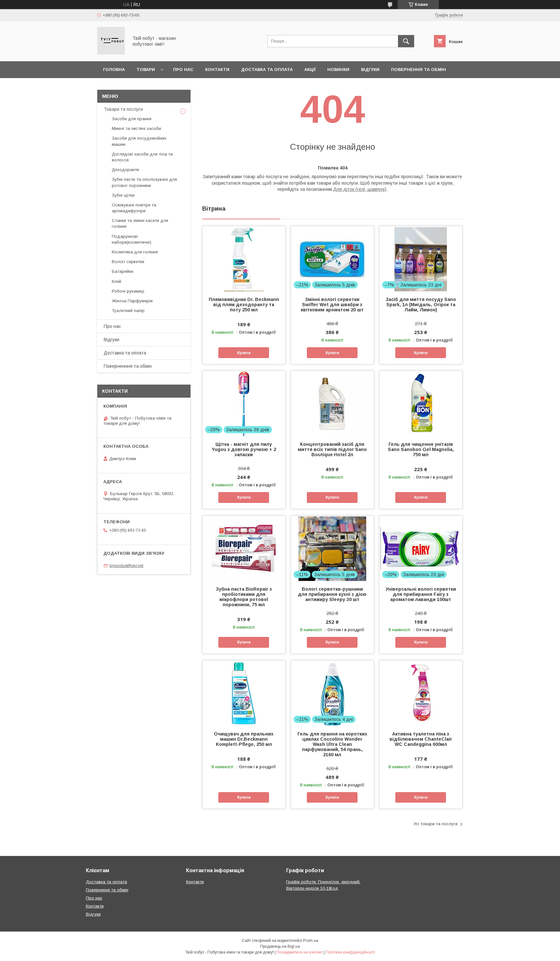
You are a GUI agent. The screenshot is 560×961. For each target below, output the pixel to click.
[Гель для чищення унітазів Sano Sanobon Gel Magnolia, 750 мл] (420, 403)
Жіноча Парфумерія (132, 300)
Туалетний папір (128, 310)
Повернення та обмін (418, 69)
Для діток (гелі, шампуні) (359, 189)
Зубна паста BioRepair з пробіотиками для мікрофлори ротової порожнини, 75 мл (244, 596)
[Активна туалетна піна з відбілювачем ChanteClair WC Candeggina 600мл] (420, 693)
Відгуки (370, 69)
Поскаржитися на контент (299, 952)
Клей (116, 281)
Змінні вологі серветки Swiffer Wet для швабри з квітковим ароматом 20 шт (332, 304)
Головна (114, 69)
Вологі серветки (128, 261)
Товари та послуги (123, 109)
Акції (310, 69)
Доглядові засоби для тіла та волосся (142, 157)
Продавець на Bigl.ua (280, 946)
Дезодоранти (125, 169)
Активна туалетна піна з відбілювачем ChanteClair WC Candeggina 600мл (421, 739)
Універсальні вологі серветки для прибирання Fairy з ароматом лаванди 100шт (421, 594)
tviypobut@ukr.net (126, 565)
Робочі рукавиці (128, 291)
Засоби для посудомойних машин (139, 141)
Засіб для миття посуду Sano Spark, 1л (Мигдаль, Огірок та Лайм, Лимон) (421, 304)
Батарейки (122, 271)
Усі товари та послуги (436, 823)
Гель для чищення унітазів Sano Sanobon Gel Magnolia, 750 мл (421, 449)
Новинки (338, 69)
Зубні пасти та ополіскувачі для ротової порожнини (144, 182)
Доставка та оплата (267, 69)
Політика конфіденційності (350, 952)
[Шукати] (406, 41)
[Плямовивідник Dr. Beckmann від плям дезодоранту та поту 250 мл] (244, 258)
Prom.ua (310, 940)
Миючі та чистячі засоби (136, 128)
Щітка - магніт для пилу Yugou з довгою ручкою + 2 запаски (244, 449)
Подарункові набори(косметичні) (131, 239)
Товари (145, 69)
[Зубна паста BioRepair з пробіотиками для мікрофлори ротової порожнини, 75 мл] (244, 548)
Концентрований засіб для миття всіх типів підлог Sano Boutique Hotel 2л (332, 449)
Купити (244, 353)
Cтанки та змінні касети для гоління (140, 223)
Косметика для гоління (135, 251)
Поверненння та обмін (128, 366)
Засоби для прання (131, 118)
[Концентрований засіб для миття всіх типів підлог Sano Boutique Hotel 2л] (332, 403)
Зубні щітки (123, 195)
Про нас (183, 69)
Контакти (217, 69)
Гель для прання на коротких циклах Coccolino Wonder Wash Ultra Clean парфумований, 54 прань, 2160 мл (332, 744)
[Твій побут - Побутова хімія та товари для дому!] (111, 52)
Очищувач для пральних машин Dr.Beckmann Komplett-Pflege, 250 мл (244, 739)
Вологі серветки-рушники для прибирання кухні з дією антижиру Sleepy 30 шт (332, 594)
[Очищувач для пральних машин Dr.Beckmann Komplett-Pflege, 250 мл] (244, 693)
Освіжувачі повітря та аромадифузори (134, 208)
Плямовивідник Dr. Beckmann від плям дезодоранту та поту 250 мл (244, 304)
